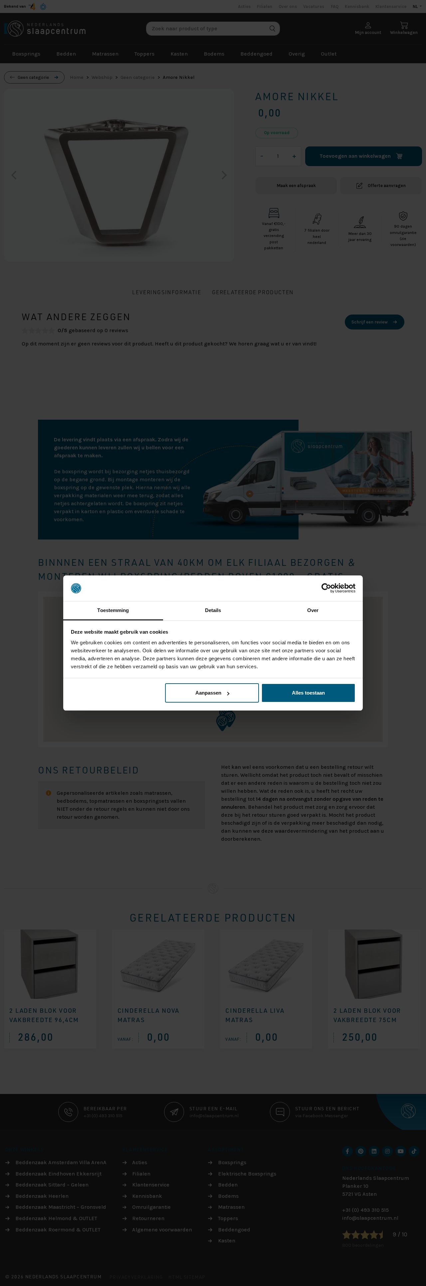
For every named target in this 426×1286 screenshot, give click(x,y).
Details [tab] (213, 610)
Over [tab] (313, 610)
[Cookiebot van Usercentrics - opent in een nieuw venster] (326, 588)
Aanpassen (208, 693)
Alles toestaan (308, 693)
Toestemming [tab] (113, 610)
